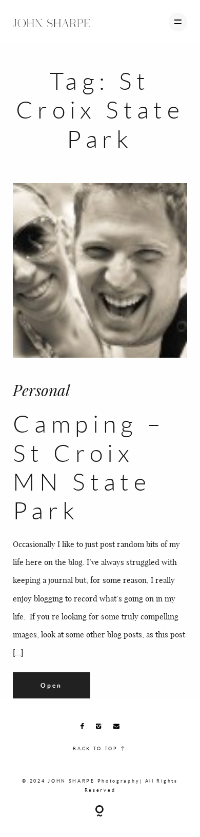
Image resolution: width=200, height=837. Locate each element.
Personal (41, 390)
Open (51, 685)
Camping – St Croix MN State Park (89, 466)
